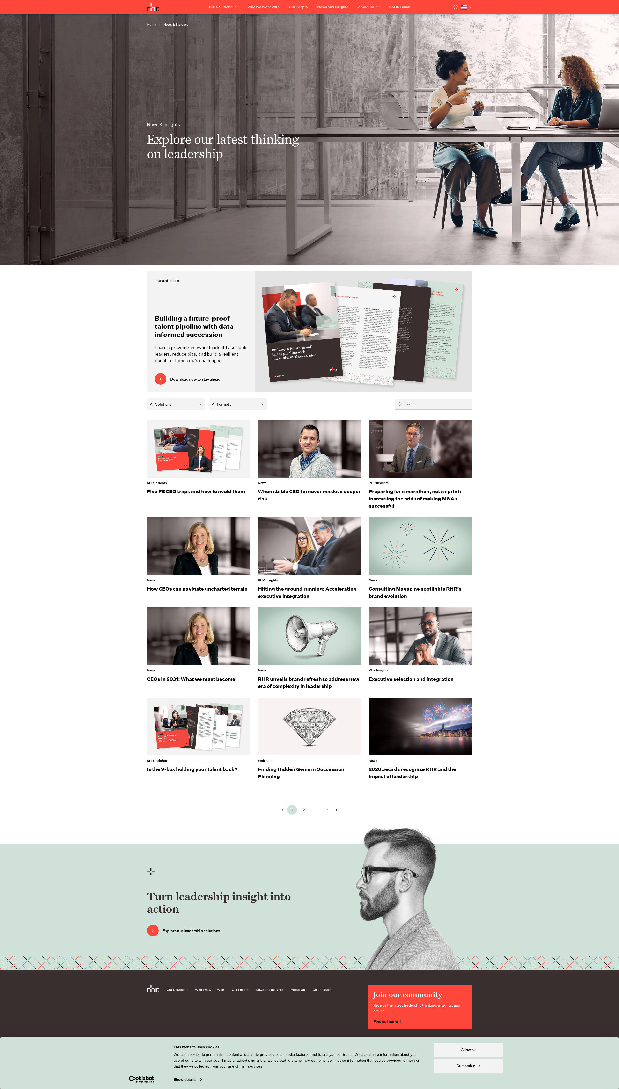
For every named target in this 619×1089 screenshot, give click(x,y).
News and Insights (332, 6)
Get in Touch (399, 6)
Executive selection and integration (411, 679)
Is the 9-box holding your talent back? (192, 769)
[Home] (153, 7)
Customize (466, 1065)
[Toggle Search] (456, 7)
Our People (298, 6)
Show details (185, 1079)
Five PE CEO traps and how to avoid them (196, 491)
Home (151, 24)
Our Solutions (177, 990)
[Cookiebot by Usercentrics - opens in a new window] (141, 1079)
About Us (298, 990)
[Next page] (336, 809)
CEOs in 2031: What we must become (191, 679)
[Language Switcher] (466, 7)
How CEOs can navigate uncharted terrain (197, 588)
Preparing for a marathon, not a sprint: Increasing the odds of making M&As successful (415, 498)
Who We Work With (263, 6)
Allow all (468, 1050)
